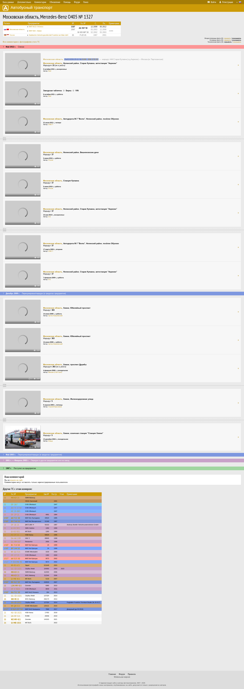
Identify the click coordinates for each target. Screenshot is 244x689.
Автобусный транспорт (32, 7)
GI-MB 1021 (16, 622)
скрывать (227, 38)
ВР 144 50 (15, 548)
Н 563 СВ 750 (17, 609)
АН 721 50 (15, 518)
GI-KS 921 (15, 528)
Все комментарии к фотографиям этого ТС (21, 42)
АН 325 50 (15, 558)
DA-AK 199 (16, 538)
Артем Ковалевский (55, 315)
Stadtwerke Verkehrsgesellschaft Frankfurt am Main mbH (48, 35)
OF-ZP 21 (15, 514)
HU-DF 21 (15, 534)
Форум (122, 674)
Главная (112, 674)
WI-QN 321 (15, 605)
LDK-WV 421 (16, 585)
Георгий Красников (55, 407)
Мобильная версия (122, 677)
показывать (237, 42)
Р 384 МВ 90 (16, 561)
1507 (6, 518)
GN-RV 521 (15, 616)
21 (5, 497)
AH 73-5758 (16, 507)
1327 (6, 558)
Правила (132, 674)
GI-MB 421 (15, 578)
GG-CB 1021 (16, 568)
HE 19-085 (15, 511)
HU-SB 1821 (16, 612)
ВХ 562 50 (15, 582)
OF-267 (14, 504)
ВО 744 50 (15, 521)
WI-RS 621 (15, 565)
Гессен (12, 35)
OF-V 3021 (15, 588)
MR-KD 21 (15, 497)
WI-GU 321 (15, 551)
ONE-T (50, 124)
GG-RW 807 (16, 541)
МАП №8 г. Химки (35, 31)
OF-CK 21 (15, 524)
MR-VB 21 (15, 599)
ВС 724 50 (15, 545)
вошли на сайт (16, 480)
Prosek (50, 160)
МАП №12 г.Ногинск (36, 26)
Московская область (17, 29)
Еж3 (49, 71)
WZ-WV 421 (16, 619)
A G (49, 217)
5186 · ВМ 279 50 (90, 59)
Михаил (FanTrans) (55, 372)
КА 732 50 (15, 592)
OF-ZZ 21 (15, 555)
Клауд (50, 441)
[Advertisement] (122, 649)
